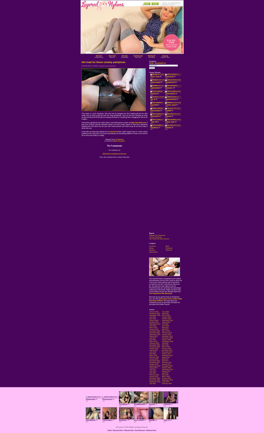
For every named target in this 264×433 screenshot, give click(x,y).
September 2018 (167, 341)
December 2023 (154, 331)
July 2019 (165, 324)
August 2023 (153, 336)
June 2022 (152, 352)
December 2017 (167, 350)
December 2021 (154, 361)
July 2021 (152, 369)
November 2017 (167, 352)
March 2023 (153, 341)
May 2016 (165, 375)
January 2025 (153, 320)
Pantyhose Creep (138, 55)
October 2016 (166, 368)
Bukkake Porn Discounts (157, 235)
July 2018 (165, 343)
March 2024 (153, 327)
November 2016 (167, 366)
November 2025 (154, 313)
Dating (151, 248)
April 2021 (152, 373)
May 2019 (165, 327)
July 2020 (152, 383)
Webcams (169, 250)
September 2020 (154, 382)
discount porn (118, 430)
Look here (113, 132)
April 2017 (165, 361)
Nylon (167, 246)
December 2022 (154, 345)
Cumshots (152, 246)
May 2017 (165, 359)
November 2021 (154, 362)
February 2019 (167, 333)
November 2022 (154, 347)
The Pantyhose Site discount (160, 293)
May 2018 (165, 345)
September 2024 (154, 324)
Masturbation (153, 252)
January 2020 (166, 317)
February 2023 (154, 343)
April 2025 (152, 319)
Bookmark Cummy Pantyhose (107, 66)
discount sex (129, 430)
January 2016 (166, 378)
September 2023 (154, 334)
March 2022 (153, 355)
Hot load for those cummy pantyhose (103, 62)
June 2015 (165, 382)
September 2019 (167, 320)
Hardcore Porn (151, 430)
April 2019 (165, 329)
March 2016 (166, 376)
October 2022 (153, 348)
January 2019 (166, 334)
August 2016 (166, 371)
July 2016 (165, 373)
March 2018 (166, 347)
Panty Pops (125, 55)
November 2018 (167, 338)
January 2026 (153, 312)
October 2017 (166, 354)
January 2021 (153, 376)
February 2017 (167, 362)
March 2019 (166, 331)
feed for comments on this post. (114, 153)
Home (151, 63)
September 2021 (154, 366)
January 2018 (166, 348)
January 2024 (153, 329)
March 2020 (166, 315)
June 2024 (152, 326)
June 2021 (152, 371)
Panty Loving (112, 55)
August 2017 (166, 357)
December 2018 (167, 336)
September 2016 (167, 369)
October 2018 (166, 340)
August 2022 (153, 350)
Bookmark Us (160, 63)
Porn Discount (140, 430)
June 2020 (165, 312)
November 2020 (154, 380)
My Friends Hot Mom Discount (159, 239)
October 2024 (153, 322)
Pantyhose (120, 139)
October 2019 (166, 319)
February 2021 (154, 375)
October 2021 (153, 364)
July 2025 (152, 317)
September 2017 (167, 355)
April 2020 (165, 313)
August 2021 (153, 368)
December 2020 (154, 378)
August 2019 (166, 322)
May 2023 (152, 340)
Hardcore (152, 250)
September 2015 (167, 380)
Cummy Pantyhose (155, 237)
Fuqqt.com (165, 55)
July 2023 (152, 338)
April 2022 (152, 354)
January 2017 (166, 364)
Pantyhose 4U (151, 55)
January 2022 (153, 359)
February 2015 (167, 383)
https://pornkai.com (138, 122)
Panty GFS (99, 55)
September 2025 (154, 315)
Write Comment (119, 141)
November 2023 (154, 333)
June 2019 (165, 326)
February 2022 (154, 357)
